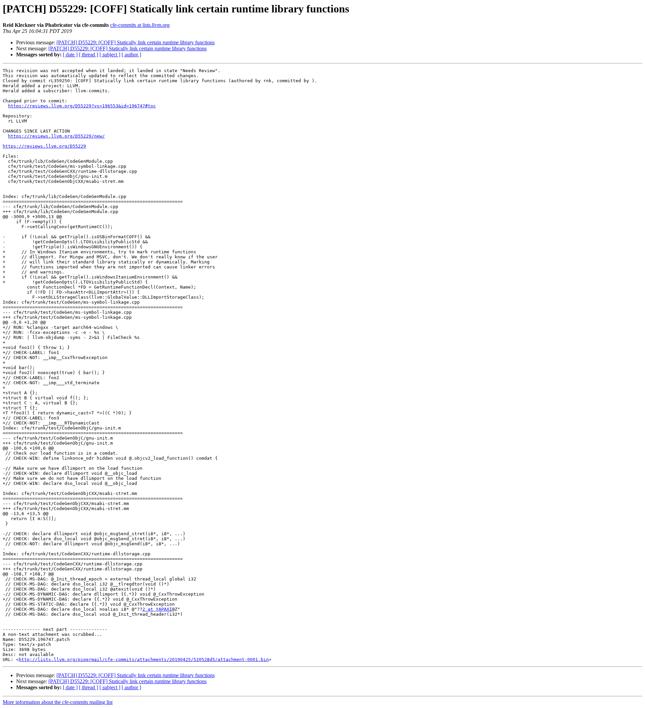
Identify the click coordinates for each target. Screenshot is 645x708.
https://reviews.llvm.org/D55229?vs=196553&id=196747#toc (82, 105)
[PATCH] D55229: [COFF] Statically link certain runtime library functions (135, 42)
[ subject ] (109, 54)
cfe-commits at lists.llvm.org (140, 25)
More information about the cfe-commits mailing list (58, 702)
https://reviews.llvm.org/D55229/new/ (56, 136)
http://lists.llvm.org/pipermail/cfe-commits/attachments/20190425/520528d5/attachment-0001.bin (144, 659)
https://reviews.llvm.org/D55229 (44, 146)
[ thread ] (88, 54)
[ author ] (131, 54)
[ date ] (70, 54)
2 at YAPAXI (157, 609)
